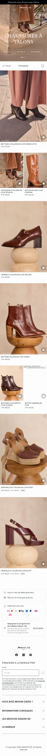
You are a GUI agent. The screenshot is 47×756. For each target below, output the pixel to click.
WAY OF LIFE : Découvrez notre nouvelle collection (23, 2)
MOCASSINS (35, 52)
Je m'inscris (38, 628)
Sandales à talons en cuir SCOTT (16, 571)
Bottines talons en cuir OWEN (15, 357)
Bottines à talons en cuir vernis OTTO (19, 144)
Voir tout (7, 52)
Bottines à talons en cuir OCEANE (11, 404)
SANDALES (21, 52)
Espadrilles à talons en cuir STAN (17, 487)
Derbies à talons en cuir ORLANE (16, 274)
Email (4, 667)
